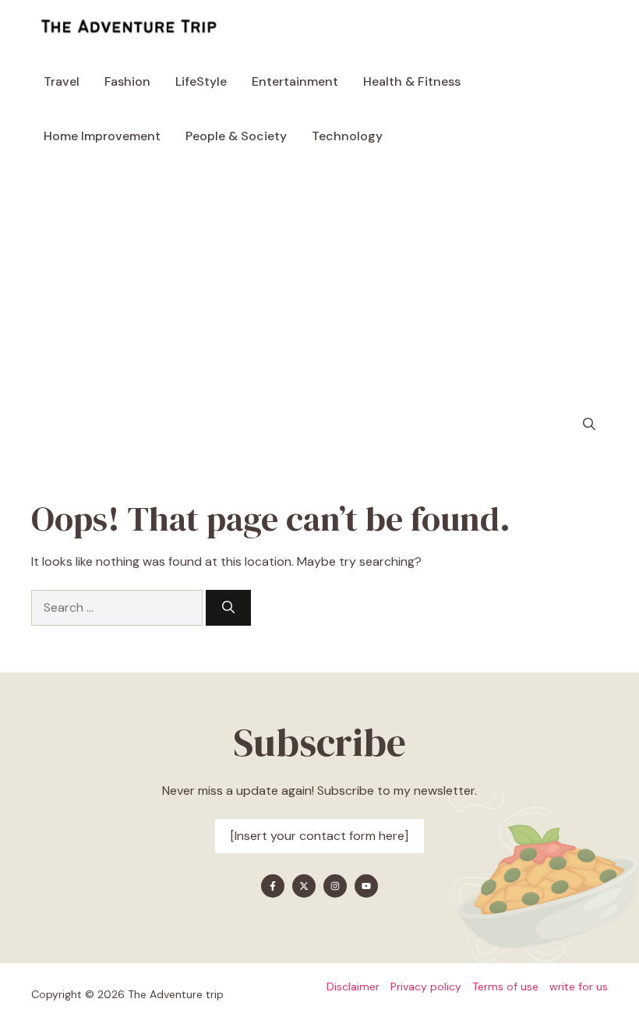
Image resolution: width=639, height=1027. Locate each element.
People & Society (236, 136)
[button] (589, 424)
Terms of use (505, 986)
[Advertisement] (319, 280)
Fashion (127, 81)
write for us (578, 986)
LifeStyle (201, 81)
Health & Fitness (412, 81)
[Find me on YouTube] (366, 886)
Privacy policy (425, 986)
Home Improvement (102, 136)
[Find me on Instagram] (335, 886)
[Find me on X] (304, 886)
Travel (61, 81)
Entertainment (295, 81)
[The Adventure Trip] (128, 27)
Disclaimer (353, 986)
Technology (347, 136)
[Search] (228, 608)
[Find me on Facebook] (272, 886)
